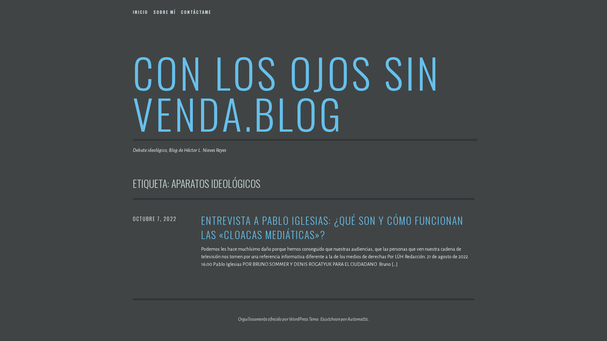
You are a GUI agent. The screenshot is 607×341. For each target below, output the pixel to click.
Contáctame (196, 12)
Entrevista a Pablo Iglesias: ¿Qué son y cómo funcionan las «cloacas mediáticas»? (332, 227)
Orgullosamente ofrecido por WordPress (273, 319)
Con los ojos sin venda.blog (287, 93)
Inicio (140, 12)
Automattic (357, 319)
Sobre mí (164, 12)
